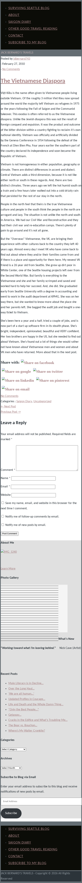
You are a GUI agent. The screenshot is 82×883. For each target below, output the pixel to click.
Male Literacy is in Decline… (25, 683)
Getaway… (14, 715)
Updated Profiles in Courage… (26, 699)
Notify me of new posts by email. (25, 525)
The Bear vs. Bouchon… (22, 725)
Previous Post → (11, 412)
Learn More (8, 568)
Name (5, 478)
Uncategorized (42, 401)
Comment (8, 470)
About (13, 15)
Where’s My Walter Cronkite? (26, 730)
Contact (15, 36)
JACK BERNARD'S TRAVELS (17, 52)
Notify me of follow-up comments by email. (32, 516)
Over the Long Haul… (21, 688)
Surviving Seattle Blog (28, 8)
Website (6, 495)
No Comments (11, 69)
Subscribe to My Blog (27, 42)
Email (5, 486)
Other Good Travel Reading (32, 29)
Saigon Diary (19, 22)
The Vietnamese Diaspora (33, 81)
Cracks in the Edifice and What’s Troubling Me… (38, 720)
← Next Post (8, 406)
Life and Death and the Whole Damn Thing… (35, 704)
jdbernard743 (21, 58)
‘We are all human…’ (21, 693)
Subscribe (11, 813)
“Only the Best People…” (23, 709)
